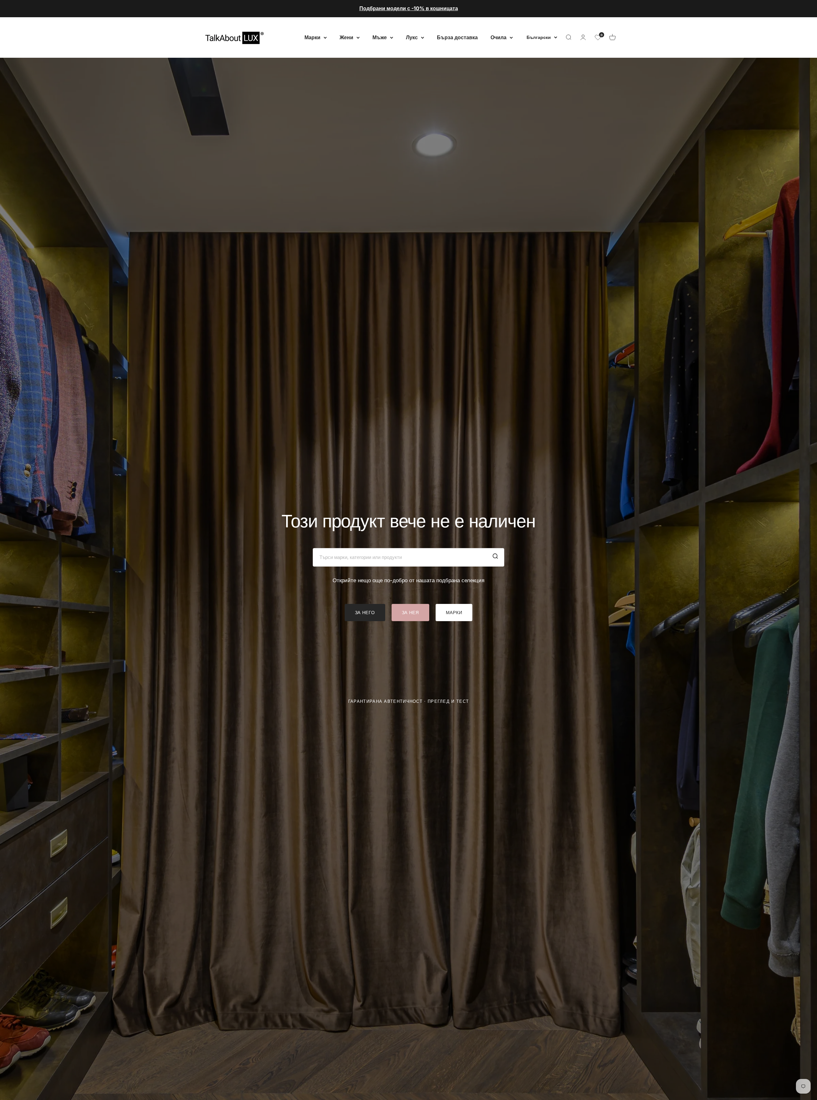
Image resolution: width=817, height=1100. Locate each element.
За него (365, 612)
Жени (346, 37)
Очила (498, 37)
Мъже (379, 37)
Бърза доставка (457, 37)
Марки (312, 37)
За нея (410, 612)
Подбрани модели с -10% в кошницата (408, 8)
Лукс (412, 37)
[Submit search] (495, 557)
